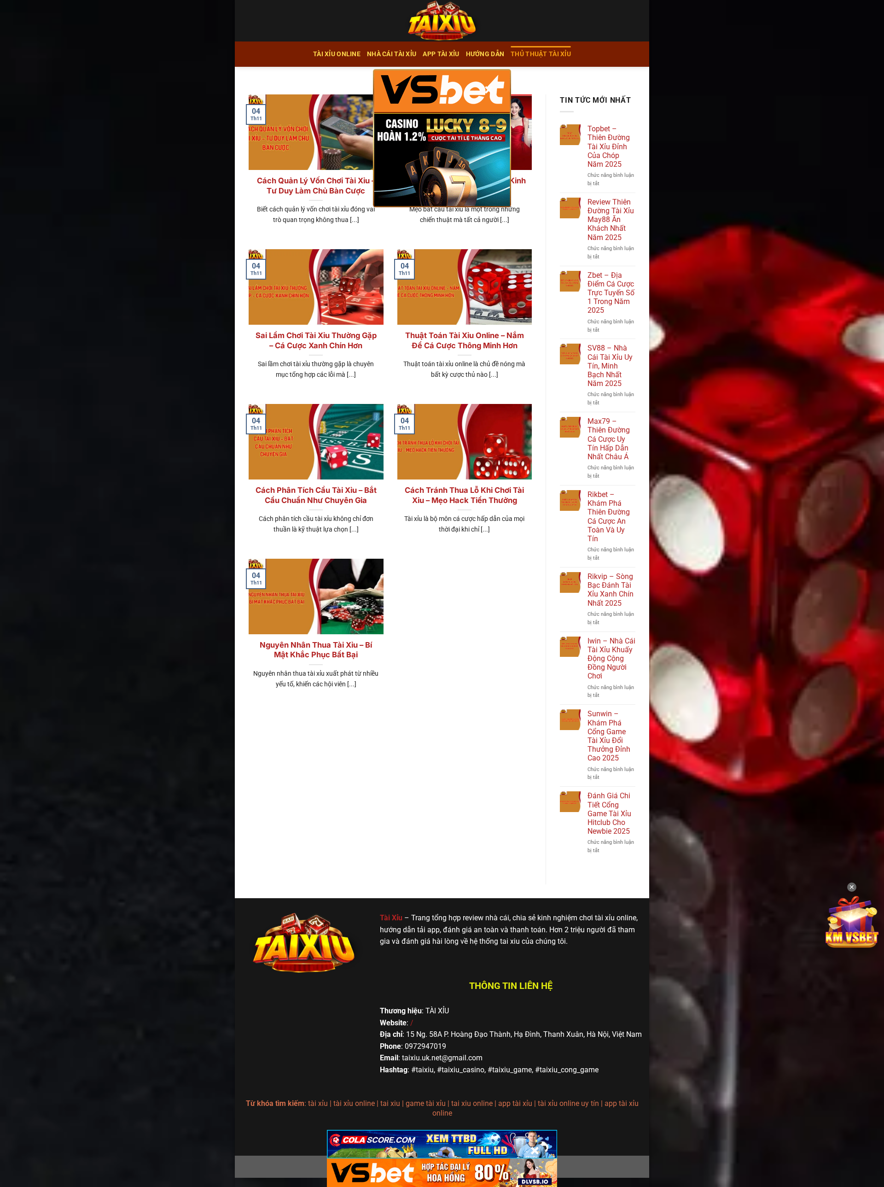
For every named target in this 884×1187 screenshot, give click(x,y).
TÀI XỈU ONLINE (337, 54)
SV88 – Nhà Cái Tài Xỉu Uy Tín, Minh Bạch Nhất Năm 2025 (610, 366)
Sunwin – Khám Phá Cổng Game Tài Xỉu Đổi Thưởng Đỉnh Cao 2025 (608, 735)
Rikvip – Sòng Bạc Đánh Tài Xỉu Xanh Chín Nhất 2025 (610, 590)
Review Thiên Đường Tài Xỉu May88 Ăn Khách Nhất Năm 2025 (610, 220)
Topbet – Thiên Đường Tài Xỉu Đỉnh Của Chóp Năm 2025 (608, 146)
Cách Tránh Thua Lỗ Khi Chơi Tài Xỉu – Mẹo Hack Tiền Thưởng (464, 495)
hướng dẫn (485, 54)
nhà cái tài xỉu (391, 54)
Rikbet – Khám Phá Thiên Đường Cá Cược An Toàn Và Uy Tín (608, 516)
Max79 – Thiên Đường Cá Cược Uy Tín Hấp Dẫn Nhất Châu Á (608, 439)
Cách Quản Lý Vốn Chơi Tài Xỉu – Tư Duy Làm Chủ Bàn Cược (316, 185)
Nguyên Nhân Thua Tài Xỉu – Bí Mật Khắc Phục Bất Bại (316, 650)
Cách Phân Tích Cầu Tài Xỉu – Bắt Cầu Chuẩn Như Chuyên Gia (316, 495)
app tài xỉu (441, 54)
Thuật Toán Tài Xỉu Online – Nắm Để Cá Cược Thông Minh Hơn (464, 340)
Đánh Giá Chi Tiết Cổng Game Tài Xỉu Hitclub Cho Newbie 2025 (609, 813)
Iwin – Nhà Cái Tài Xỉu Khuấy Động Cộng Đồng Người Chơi (611, 659)
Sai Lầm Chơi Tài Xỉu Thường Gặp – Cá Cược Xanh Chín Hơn (316, 340)
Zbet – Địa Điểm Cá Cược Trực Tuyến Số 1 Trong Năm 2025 (610, 293)
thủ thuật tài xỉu (541, 54)
